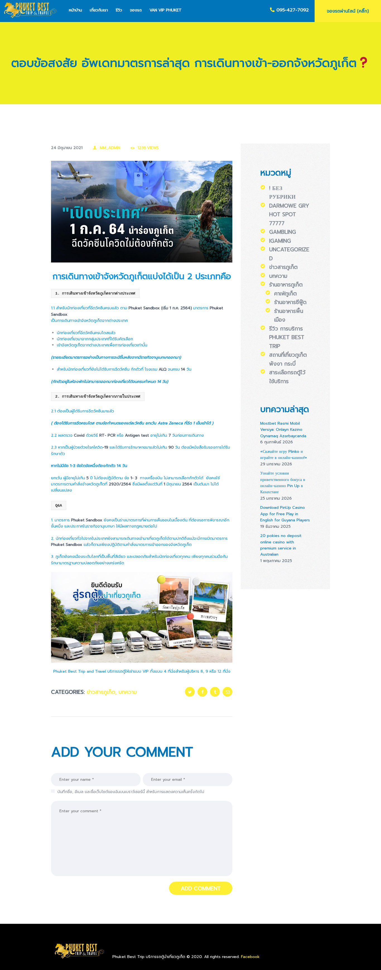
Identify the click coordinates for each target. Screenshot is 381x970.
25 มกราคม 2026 (276, 498)
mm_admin (110, 148)
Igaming (280, 241)
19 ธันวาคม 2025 (275, 526)
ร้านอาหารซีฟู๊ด (290, 302)
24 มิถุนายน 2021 (67, 148)
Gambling (282, 232)
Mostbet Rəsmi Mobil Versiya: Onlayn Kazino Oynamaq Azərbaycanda (283, 429)
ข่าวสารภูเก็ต (101, 692)
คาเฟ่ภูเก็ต (285, 294)
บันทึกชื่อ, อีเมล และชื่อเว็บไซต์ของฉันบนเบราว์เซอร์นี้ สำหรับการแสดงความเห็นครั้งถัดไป (130, 792)
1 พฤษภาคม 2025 (276, 561)
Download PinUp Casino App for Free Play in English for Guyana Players (285, 514)
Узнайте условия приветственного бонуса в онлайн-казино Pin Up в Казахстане (282, 482)
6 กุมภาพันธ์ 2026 (276, 442)
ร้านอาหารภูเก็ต (286, 285)
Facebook (250, 957)
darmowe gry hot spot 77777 (289, 214)
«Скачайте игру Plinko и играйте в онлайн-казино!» (283, 455)
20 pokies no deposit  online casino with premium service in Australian (281, 545)
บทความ (128, 692)
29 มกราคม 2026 (276, 464)
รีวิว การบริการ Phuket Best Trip (286, 337)
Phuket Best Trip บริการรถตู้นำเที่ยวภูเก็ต (149, 957)
